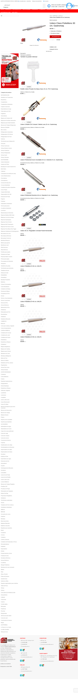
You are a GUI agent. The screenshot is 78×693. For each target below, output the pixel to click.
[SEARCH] (44, 6)
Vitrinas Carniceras (5, 145)
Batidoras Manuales (5, 523)
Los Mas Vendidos (5, 629)
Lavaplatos (3, 397)
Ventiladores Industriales (6, 507)
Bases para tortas (5, 521)
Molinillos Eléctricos (5, 240)
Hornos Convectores (5, 300)
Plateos (2, 417)
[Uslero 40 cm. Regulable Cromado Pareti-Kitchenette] (33, 213)
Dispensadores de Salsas (6, 451)
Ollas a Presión (4, 574)
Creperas (3, 442)
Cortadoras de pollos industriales (8, 187)
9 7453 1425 (44, 659)
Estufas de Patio (4, 456)
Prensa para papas (5, 258)
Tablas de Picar (4, 585)
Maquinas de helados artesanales (8, 120)
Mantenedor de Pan (5, 307)
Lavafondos (3, 392)
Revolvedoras (4, 314)
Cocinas (3, 534)
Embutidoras (3, 339)
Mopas (2, 622)
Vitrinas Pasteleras (5, 150)
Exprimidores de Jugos (6, 458)
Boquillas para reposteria (6, 528)
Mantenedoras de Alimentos (7, 212)
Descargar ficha (56, 36)
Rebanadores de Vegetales (7, 491)
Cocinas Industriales (5, 185)
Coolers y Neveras (5, 539)
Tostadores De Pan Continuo (7, 504)
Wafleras (3, 509)
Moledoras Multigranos (6, 355)
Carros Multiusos (4, 376)
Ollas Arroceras (4, 247)
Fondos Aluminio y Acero (6, 553)
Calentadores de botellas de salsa (8, 173)
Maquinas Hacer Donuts (6, 222)
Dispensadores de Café (6, 194)
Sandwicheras (4, 578)
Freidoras (3, 201)
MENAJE (3, 511)
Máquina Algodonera (5, 346)
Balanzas (3, 323)
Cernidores (3, 532)
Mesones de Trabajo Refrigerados (8, 125)
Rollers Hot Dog (4, 493)
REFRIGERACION (5, 95)
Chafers (2, 378)
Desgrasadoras (4, 383)
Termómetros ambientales (6, 500)
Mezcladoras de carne (6, 233)
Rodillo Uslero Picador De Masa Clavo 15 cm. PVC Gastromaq (39, 89)
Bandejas (3, 518)
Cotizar (58, 39)
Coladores (3, 537)
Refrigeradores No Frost (6, 136)
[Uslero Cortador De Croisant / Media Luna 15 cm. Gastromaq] (33, 107)
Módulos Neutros (4, 414)
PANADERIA (4, 275)
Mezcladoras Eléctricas (6, 235)
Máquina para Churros (6, 351)
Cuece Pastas (4, 189)
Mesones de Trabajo (5, 412)
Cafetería (3, 597)
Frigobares (3, 113)
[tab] (49, 51)
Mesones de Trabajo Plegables (8, 484)
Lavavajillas (3, 472)
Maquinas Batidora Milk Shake (7, 215)
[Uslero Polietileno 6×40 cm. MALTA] (33, 284)
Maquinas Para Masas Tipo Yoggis (8, 228)
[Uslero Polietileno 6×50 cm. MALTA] (33, 320)
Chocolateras (4, 178)
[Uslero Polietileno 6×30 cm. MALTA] (33, 249)
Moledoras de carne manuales (7, 567)
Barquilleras (3, 99)
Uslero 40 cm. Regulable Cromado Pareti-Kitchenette (36, 230)
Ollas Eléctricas (4, 249)
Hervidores (3, 470)
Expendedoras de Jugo (6, 108)
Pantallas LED (4, 486)
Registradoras (4, 365)
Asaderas (3, 516)
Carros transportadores (6, 328)
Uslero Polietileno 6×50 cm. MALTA (30, 337)
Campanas (3, 374)
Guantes (3, 465)
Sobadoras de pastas (5, 265)
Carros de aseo (4, 618)
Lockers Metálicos (5, 481)
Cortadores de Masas (5, 288)
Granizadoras (4, 115)
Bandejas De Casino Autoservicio (8, 166)
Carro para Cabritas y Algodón (7, 325)
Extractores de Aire (5, 461)
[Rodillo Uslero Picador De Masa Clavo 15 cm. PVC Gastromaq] (33, 72)
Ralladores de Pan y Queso (7, 362)
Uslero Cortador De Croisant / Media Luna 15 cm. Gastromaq (38, 124)
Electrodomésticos (5, 544)
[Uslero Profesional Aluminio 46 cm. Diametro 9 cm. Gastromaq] (33, 178)
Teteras (2, 588)
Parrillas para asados (5, 252)
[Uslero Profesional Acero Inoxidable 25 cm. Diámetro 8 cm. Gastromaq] (33, 143)
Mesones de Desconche (6, 410)
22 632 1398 (24, 642)
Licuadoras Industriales (6, 208)
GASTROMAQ (4, 624)
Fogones (3, 198)
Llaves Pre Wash (4, 404)
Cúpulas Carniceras (5, 106)
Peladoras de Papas (5, 254)
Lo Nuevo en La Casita (6, 627)
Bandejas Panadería (5, 279)
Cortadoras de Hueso (5, 337)
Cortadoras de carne (5, 335)
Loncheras (3, 210)
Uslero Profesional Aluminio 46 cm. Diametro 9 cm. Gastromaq (39, 195)
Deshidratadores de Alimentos (7, 447)
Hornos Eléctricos (5, 305)
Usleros (2, 590)
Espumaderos (4, 548)
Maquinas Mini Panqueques (7, 224)
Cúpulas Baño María (5, 192)
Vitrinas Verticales (5, 157)
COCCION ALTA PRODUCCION (8, 592)
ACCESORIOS (4, 424)
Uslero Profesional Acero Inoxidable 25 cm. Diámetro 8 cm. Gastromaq (41, 160)
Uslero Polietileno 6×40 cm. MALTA (30, 301)
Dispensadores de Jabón (6, 449)
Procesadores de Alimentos (7, 261)
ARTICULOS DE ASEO (6, 615)
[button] (29, 86)
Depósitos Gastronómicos (6, 381)
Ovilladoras (3, 309)
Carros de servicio (5, 438)
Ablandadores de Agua (6, 426)
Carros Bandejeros (5, 286)
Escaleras (3, 454)
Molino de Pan (4, 358)
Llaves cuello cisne (5, 399)
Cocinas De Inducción (6, 182)
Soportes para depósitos (6, 421)
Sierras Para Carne (5, 367)
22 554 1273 (24, 655)
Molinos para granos (5, 242)
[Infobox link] (22, 1)
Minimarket (3, 606)
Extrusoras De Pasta (5, 196)
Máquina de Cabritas (5, 348)
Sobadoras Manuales (5, 318)
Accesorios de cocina (5, 514)
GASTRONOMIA (4, 159)
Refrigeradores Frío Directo (7, 134)
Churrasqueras (4, 180)
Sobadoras (3, 316)
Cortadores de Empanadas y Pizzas (9, 541)
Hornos (2, 295)
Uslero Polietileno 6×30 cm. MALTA (30, 266)
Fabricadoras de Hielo (6, 111)
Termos (2, 502)
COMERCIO (3, 321)
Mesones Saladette (5, 127)
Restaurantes (4, 613)
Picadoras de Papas (5, 488)
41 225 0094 (44, 642)
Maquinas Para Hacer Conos (7, 226)
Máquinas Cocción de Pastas (7, 217)
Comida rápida (4, 604)
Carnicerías (3, 599)
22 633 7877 (24, 644)
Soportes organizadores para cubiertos (9, 583)
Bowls (2, 530)
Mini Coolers (3, 129)
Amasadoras (3, 277)
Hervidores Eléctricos (5, 558)
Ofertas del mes (4, 631)
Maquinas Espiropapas (6, 219)
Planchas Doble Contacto (6, 256)
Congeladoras (4, 102)
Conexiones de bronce (6, 440)
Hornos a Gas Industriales (6, 298)
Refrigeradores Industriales (7, 132)
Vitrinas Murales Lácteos (6, 148)
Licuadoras (3, 562)
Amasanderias (4, 594)
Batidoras (3, 282)
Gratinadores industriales (6, 203)
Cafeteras (3, 171)
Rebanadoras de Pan (5, 312)
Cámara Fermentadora (6, 284)
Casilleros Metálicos (5, 330)
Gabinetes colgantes (5, 390)
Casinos (3, 601)
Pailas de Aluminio (5, 576)
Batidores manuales (5, 525)
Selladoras (3, 498)
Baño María (3, 168)
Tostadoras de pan (5, 270)
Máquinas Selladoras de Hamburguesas (10, 231)
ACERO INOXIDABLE (6, 372)
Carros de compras (5, 435)
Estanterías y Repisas (5, 342)
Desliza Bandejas (5, 385)
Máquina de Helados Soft (6, 118)
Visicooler (3, 143)
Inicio (51, 15)
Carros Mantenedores (5, 175)
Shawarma (3, 263)
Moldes (2, 569)
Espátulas (3, 546)
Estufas (2, 551)
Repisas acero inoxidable (6, 419)
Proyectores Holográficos (6, 495)
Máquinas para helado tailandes (8, 122)
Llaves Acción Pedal (5, 474)
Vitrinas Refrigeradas (5, 152)
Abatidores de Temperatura (7, 97)
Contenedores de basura (6, 620)
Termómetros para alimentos (7, 268)
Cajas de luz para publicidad (7, 431)
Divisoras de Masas (5, 291)
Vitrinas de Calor (4, 272)
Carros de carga (4, 433)
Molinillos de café (5, 245)
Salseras (3, 138)
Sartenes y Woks (4, 581)
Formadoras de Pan (5, 293)
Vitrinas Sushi (4, 155)
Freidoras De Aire (5, 555)
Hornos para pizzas (5, 205)
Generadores (4, 463)
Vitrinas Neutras (4, 369)
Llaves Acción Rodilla (5, 477)
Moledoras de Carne (5, 353)
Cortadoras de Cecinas (6, 332)
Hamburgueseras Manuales (7, 468)
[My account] (69, 5)
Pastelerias (3, 608)
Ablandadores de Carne (6, 428)
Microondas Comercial (6, 238)
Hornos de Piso (4, 302)
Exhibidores (3, 344)
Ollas (2, 571)
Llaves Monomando (5, 402)
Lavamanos (3, 395)
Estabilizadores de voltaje (6, 444)
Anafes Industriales (5, 162)
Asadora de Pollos (5, 164)
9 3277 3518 (24, 669)
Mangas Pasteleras (5, 564)
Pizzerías (3, 611)
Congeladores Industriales (6, 104)
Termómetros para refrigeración (8, 141)
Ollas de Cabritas (5, 360)
